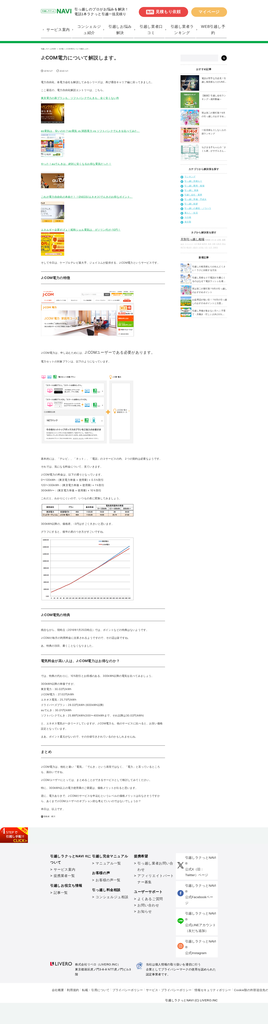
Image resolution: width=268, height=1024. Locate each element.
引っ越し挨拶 (191, 203)
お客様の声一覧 (108, 880)
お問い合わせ (148, 905)
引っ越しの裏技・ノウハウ (197, 208)
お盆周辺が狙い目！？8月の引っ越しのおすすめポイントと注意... (209, 301)
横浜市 (189, 248)
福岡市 (204, 244)
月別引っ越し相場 (193, 239)
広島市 (218, 244)
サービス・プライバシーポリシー (169, 990)
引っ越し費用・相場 (194, 185)
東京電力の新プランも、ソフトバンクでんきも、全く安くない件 (80, 98)
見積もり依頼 (164, 11)
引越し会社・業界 (193, 194)
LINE (219, 240)
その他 (61, 49)
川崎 (214, 244)
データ (214, 240)
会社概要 (58, 990)
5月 (195, 244)
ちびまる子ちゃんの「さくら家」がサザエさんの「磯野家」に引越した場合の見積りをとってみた (214, 149)
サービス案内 (64, 869)
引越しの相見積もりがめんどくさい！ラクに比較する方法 (209, 268)
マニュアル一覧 (108, 863)
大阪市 (195, 248)
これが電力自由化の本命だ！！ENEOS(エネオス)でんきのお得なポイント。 (87, 196)
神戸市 (183, 248)
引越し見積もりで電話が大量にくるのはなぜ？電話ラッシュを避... (209, 279)
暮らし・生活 (191, 212)
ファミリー (189, 244)
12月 (210, 248)
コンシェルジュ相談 (112, 897)
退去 (224, 244)
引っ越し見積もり (193, 181)
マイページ (209, 12)
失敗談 (207, 240)
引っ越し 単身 (191, 190)
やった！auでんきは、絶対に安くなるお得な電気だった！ (76, 163)
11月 (206, 248)
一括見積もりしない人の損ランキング (214, 132)
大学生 (201, 248)
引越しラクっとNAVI (49, 49)
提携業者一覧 (64, 876)
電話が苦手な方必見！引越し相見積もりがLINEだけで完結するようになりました (214, 80)
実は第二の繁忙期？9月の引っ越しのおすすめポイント (214, 114)
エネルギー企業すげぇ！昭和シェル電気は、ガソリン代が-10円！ (81, 229)
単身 (209, 244)
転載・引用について (95, 990)
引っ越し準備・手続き (195, 199)
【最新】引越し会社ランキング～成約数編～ (214, 97)
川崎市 (215, 248)
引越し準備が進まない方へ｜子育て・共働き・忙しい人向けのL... (209, 312)
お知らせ (144, 911)
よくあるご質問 (150, 899)
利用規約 (73, 990)
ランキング (190, 176)
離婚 (199, 244)
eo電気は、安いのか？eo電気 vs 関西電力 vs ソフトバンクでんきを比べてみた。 (90, 131)
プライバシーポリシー (127, 990)
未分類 (187, 221)
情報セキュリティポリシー (212, 990)
